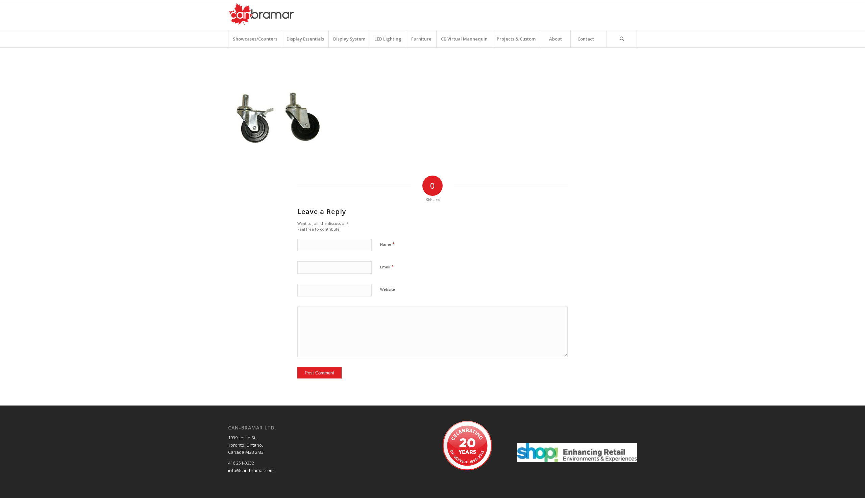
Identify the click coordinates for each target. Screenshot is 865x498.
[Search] (622, 38)
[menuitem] (255, 38)
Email (387, 267)
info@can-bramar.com (251, 470)
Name (387, 244)
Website (387, 289)
